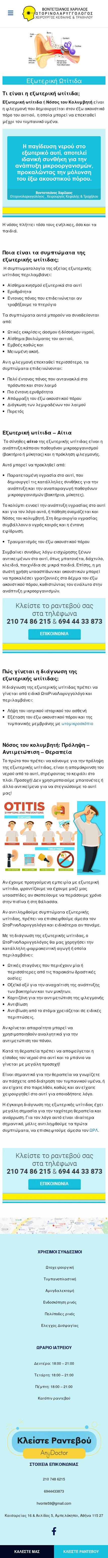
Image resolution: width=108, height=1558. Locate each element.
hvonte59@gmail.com (54, 1503)
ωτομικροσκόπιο (77, 723)
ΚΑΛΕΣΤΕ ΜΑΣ (27, 1551)
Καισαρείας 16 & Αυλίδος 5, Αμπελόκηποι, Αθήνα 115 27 (54, 1515)
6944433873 (54, 1491)
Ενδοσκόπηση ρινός (60, 1302)
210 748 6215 (54, 1478)
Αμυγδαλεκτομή (59, 1290)
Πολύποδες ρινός (60, 1313)
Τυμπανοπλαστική (60, 1278)
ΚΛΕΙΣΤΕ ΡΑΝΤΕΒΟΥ (81, 1551)
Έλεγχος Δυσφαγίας (60, 1325)
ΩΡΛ (93, 1130)
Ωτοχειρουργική (60, 1267)
